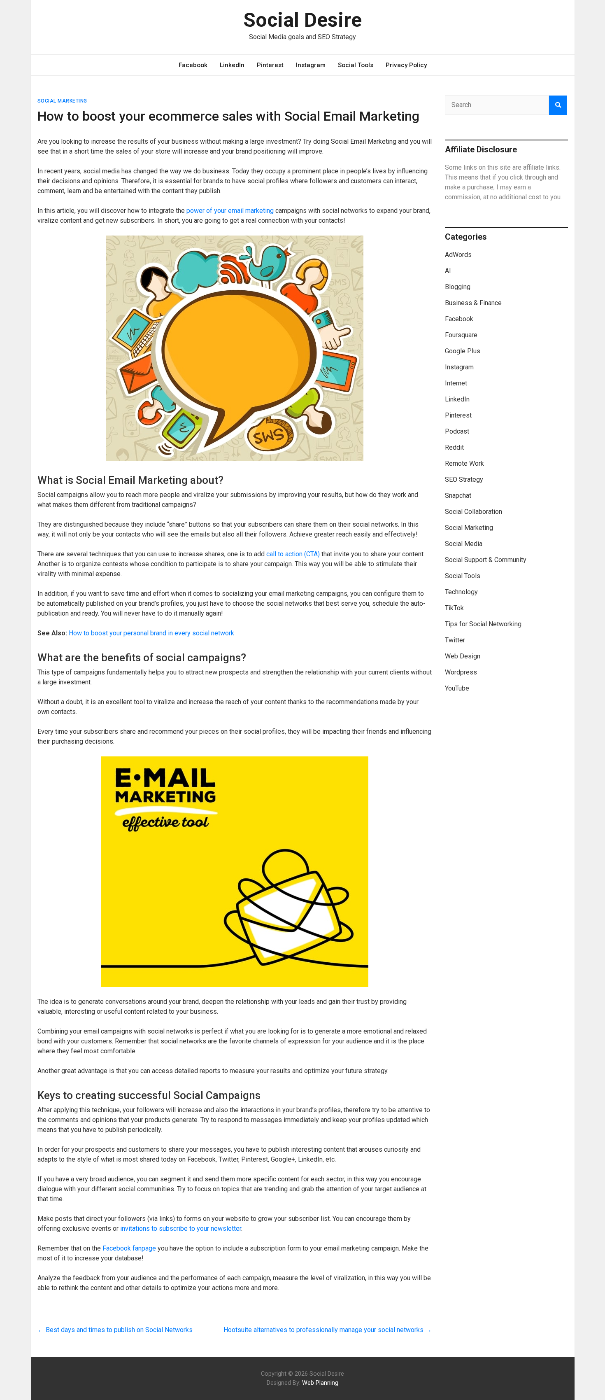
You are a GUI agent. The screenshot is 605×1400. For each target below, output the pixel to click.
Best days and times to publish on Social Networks (115, 1330)
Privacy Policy (406, 65)
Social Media (463, 544)
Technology (461, 592)
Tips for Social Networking (483, 624)
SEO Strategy (464, 479)
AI (448, 271)
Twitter (455, 640)
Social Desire (302, 20)
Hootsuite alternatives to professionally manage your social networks (327, 1330)
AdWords (458, 255)
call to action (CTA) (293, 554)
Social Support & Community (485, 560)
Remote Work (464, 463)
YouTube (457, 688)
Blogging (457, 287)
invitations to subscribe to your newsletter (180, 1228)
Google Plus (462, 351)
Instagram (311, 65)
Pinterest (270, 65)
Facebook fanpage (129, 1248)
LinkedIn (232, 65)
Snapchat (458, 495)
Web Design (462, 656)
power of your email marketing (230, 211)
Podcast (457, 431)
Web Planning (320, 1382)
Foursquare (461, 335)
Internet (456, 383)
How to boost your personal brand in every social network (151, 633)
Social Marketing (62, 101)
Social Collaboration (473, 512)
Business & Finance (473, 303)
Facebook (193, 65)
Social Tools (355, 65)
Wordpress (461, 672)
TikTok (454, 608)
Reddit (454, 447)
